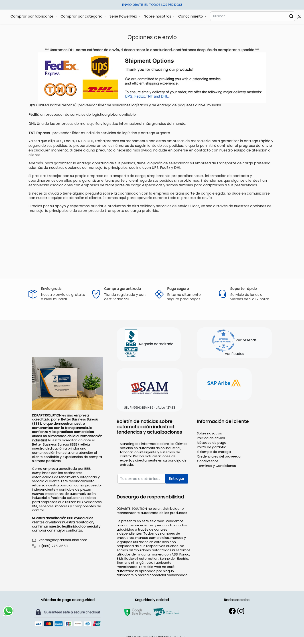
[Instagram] (241, 611)
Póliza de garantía (211, 447)
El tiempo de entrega (214, 452)
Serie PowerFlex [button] (123, 16)
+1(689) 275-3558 (53, 546)
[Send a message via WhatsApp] (8, 611)
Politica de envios (211, 438)
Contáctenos (208, 461)
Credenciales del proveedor (219, 456)
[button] (299, 16)
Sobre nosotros (209, 433)
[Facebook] (232, 611)
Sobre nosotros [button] (158, 16)
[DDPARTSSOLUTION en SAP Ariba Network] (224, 383)
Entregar (176, 478)
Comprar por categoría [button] (82, 16)
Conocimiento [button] (191, 16)
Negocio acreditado (155, 344)
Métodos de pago (211, 442)
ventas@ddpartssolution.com (63, 540)
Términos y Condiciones (216, 466)
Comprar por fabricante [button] (32, 16)
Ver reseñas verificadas (241, 347)
